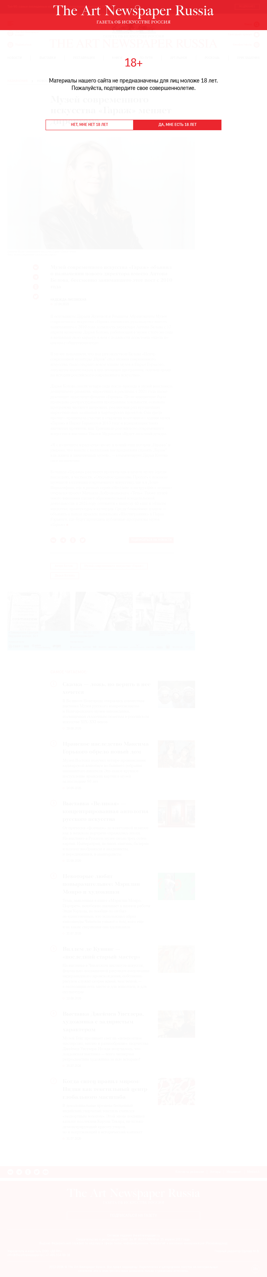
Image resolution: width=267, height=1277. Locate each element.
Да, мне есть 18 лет (178, 125)
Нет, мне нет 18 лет (89, 125)
